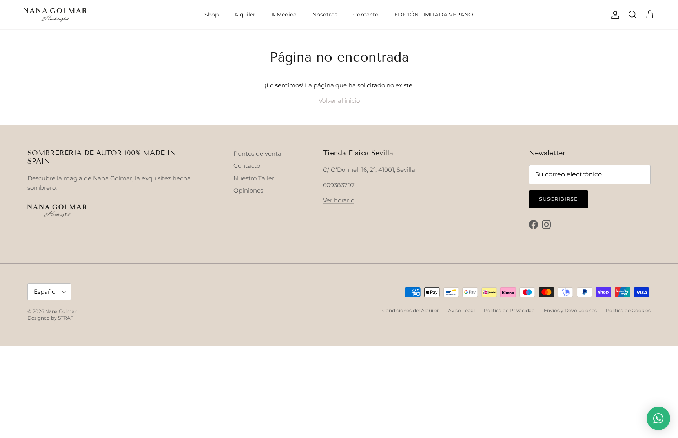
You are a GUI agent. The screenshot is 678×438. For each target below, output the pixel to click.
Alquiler (244, 14)
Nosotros (324, 14)
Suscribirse (558, 199)
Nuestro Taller (253, 178)
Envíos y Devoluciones (570, 310)
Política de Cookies (628, 310)
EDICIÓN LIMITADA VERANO (433, 14)
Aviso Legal (461, 310)
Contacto (366, 14)
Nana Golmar (61, 311)
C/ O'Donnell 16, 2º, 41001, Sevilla (369, 169)
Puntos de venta (257, 153)
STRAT (65, 318)
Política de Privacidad (509, 310)
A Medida (284, 14)
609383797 (339, 185)
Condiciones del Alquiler (410, 310)
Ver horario (338, 200)
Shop (211, 14)
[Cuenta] (613, 15)
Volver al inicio (339, 100)
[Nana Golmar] (55, 15)
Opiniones (248, 190)
